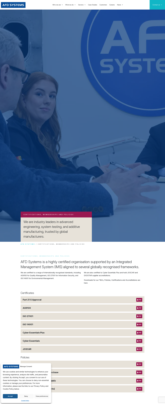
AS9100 (27, 308)
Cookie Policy (25, 400)
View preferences (42, 396)
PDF (140, 300)
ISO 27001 (28, 316)
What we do (69, 5)
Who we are (57, 5)
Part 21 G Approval (32, 299)
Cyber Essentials (31, 341)
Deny (26, 396)
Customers (103, 5)
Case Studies (92, 5)
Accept (10, 396)
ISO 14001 (28, 324)
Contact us (156, 5)
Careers (112, 5)
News (119, 5)
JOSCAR (27, 349)
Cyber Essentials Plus (33, 332)
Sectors (81, 5)
